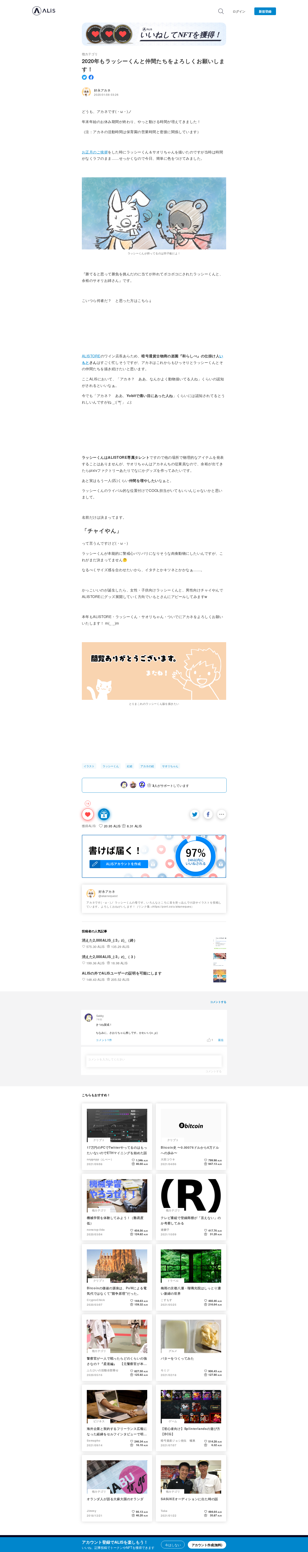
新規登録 (265, 11)
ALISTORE (91, 355)
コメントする (213, 1071)
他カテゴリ (90, 54)
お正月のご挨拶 (95, 152)
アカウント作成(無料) (207, 1545)
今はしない (173, 1545)
